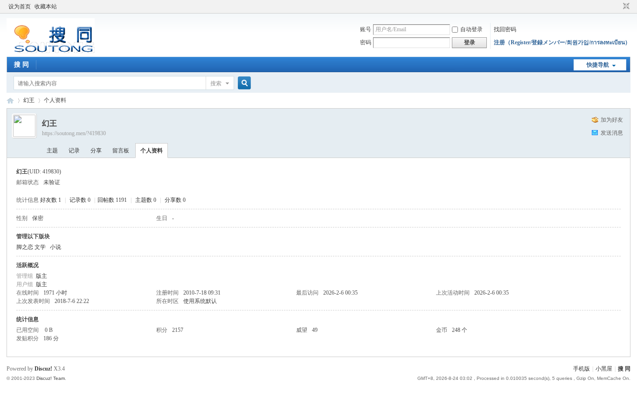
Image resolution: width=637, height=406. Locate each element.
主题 (52, 150)
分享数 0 (175, 200)
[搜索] (243, 83)
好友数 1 (50, 200)
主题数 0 (145, 200)
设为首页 (19, 6)
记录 (74, 150)
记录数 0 (79, 200)
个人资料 (151, 150)
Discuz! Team (50, 378)
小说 (55, 247)
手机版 (581, 368)
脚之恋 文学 (31, 247)
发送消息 (612, 133)
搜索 (216, 83)
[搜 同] (51, 51)
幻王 (29, 100)
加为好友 (612, 120)
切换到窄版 (625, 6)
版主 (41, 276)
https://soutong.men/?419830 (74, 133)
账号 (365, 29)
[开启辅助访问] (617, 6)
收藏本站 (46, 6)
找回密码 (505, 29)
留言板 (120, 150)
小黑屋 (603, 368)
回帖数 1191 (112, 200)
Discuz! (43, 368)
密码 (365, 42)
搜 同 (21, 64)
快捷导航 (598, 65)
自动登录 (471, 29)
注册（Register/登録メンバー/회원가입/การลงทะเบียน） (562, 42)
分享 (96, 150)
